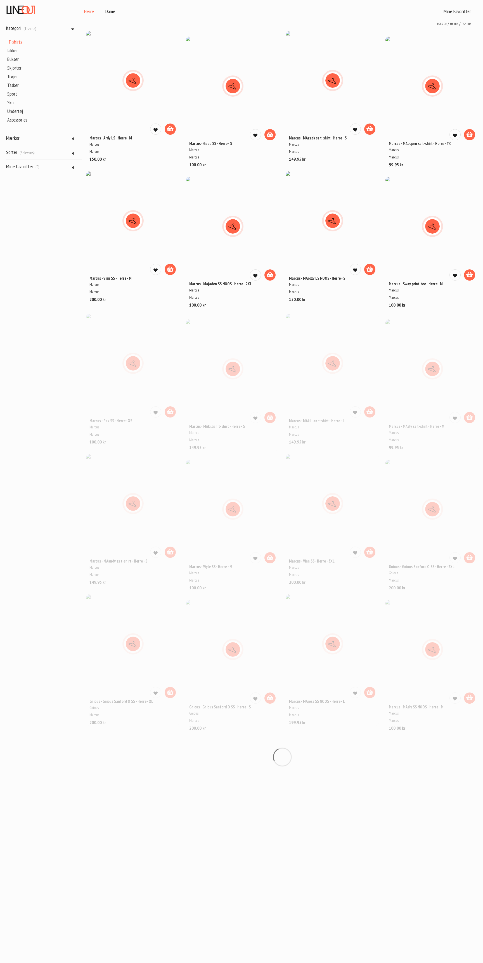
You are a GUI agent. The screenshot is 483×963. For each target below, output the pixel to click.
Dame (110, 11)
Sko (10, 102)
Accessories (17, 120)
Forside (442, 24)
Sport (12, 94)
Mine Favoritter (457, 11)
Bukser (13, 59)
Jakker (12, 50)
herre (454, 24)
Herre (89, 11)
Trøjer (12, 76)
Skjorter (14, 68)
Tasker (13, 85)
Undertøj (15, 111)
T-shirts (15, 42)
